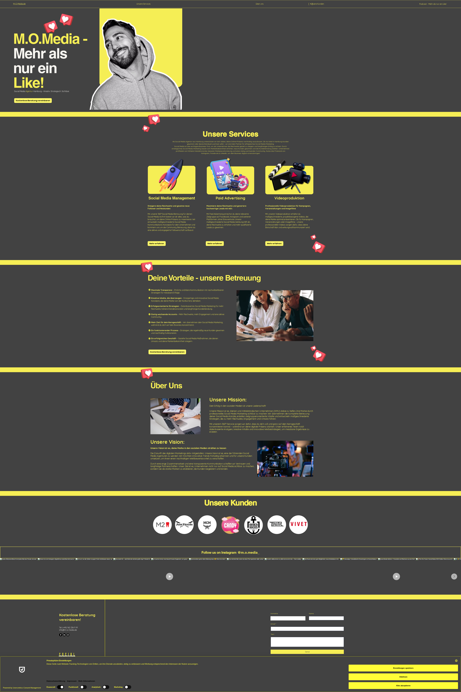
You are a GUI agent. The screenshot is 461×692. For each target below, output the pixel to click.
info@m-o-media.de (68, 630)
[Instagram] (67, 634)
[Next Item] (454, 577)
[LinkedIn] (64, 634)
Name (311, 613)
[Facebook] (60, 634)
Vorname (274, 613)
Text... (273, 634)
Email (273, 624)
